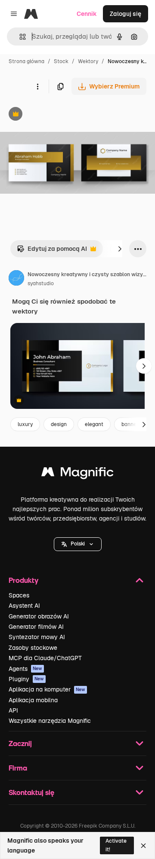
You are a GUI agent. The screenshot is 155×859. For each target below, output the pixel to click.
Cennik (87, 14)
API (13, 710)
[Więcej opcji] (37, 86)
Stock (61, 61)
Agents (25, 669)
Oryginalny (59, 115)
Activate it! (116, 845)
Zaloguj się (125, 14)
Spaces (19, 595)
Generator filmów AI (36, 627)
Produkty (23, 580)
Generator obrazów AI (39, 616)
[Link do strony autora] (16, 279)
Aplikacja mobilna (33, 700)
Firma (18, 767)
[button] (78, 544)
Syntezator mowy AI (37, 637)
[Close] (143, 846)
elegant (94, 424)
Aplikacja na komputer (47, 689)
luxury (25, 424)
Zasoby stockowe (33, 648)
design (59, 424)
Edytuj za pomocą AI (52, 251)
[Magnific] (77, 474)
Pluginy (26, 679)
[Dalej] (119, 248)
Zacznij (20, 743)
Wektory (88, 61)
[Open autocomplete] (19, 37)
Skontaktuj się (31, 792)
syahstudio (41, 283)
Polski (78, 543)
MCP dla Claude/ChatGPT (45, 658)
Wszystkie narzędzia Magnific (50, 721)
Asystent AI (24, 605)
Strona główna (26, 61)
